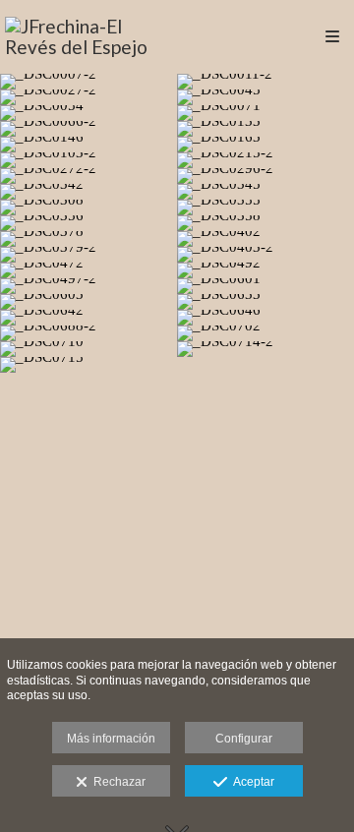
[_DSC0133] (265, 129)
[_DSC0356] (88, 223)
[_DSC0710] (88, 349)
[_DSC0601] (265, 286)
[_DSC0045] (265, 97)
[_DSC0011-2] (265, 81)
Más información (111, 738)
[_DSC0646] (265, 318)
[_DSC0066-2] (88, 129)
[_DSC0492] (265, 270)
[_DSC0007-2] (88, 81)
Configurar (243, 738)
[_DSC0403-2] (265, 255)
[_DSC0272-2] (88, 176)
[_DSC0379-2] (88, 255)
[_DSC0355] (265, 207)
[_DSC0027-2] (88, 97)
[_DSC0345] (265, 192)
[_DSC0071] (265, 113)
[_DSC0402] (265, 239)
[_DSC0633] (265, 302)
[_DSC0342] (88, 192)
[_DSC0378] (88, 239)
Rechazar (117, 782)
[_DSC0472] (88, 270)
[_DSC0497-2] (88, 286)
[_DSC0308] (88, 207)
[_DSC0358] (265, 223)
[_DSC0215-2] (265, 160)
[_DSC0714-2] (265, 349)
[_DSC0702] (265, 333)
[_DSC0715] (88, 365)
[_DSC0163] (265, 144)
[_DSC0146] (88, 144)
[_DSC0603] (88, 302)
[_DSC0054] (88, 113)
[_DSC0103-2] (88, 160)
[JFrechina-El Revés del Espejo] (91, 37)
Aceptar (250, 782)
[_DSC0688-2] (88, 333)
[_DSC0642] (88, 318)
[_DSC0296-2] (265, 176)
